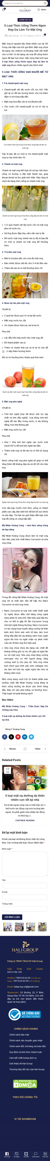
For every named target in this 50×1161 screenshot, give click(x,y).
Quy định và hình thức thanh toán (25, 1052)
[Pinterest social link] (18, 737)
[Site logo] (25, 9)
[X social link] (11, 737)
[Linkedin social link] (24, 737)
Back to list (25, 749)
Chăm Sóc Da (25, 20)
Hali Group (13, 35)
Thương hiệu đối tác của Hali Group (26, 1069)
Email (4, 892)
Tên (4, 880)
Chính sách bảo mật (19, 1034)
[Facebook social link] (4, 737)
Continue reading (25, 820)
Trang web (7, 903)
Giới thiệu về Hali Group (21, 1063)
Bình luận (7, 849)
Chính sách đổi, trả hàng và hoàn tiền (27, 1046)
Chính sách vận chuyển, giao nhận (26, 1040)
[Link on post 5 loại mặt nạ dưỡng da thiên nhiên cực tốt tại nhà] (25, 777)
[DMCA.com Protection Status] (25, 1083)
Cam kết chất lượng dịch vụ (23, 1058)
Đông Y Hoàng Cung (15, 729)
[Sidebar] (3, 351)
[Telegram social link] (31, 737)
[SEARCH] (45, 3)
